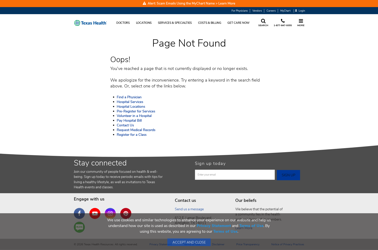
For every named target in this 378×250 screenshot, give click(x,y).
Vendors (257, 11)
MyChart (285, 11)
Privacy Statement (214, 225)
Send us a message (189, 209)
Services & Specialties (175, 23)
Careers (271, 11)
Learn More (226, 3)
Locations (144, 23)
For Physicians (240, 11)
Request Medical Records (136, 130)
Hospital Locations (131, 106)
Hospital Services (130, 101)
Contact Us (125, 125)
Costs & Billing (209, 23)
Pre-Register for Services (136, 111)
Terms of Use (251, 225)
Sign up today (210, 163)
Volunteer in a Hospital (134, 115)
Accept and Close (189, 242)
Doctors (123, 23)
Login (302, 11)
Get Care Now (238, 23)
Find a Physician (129, 97)
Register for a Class (131, 134)
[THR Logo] (90, 22)
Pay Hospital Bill (129, 120)
